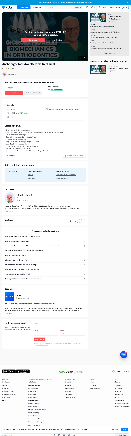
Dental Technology (33, 413)
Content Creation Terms (122, 406)
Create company (70, 397)
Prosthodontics (33, 388)
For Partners (118, 388)
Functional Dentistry (34, 385)
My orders (93, 385)
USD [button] (126, 371)
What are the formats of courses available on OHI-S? (23, 236)
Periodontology (33, 394)
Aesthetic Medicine (34, 425)
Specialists (68, 382)
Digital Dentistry (33, 406)
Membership (37, 7)
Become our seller (95, 388)
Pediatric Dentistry (33, 403)
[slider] (81, 220)
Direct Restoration (33, 400)
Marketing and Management (36, 422)
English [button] (118, 371)
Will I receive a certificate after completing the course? (24, 251)
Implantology (32, 391)
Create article (6, 397)
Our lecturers (118, 385)
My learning (5, 388)
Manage (115, 429)
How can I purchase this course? (16, 255)
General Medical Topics (35, 416)
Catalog (4, 385)
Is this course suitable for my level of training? (21, 265)
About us (117, 382)
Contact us (118, 391)
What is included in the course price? (17, 241)
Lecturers (68, 385)
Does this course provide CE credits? (17, 274)
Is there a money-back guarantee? (16, 260)
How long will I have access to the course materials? (23, 279)
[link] (109, 17)
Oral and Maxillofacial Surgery (37, 409)
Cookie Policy (118, 397)
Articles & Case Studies (9, 394)
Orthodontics (32, 382)
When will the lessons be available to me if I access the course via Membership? (32, 246)
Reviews (4, 400)
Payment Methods (120, 400)
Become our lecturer (8, 391)
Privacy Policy (119, 394)
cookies (17, 429)
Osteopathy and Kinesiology (36, 419)
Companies (68, 394)
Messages (68, 391)
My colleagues (69, 388)
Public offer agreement (42, 345)
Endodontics (32, 397)
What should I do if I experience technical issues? (22, 269)
